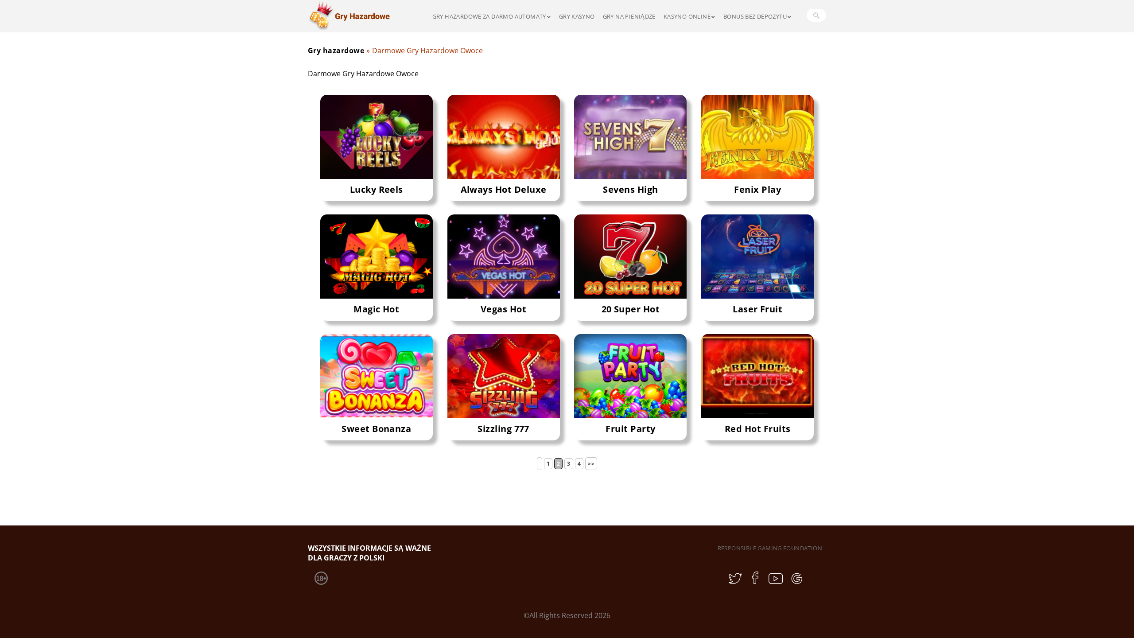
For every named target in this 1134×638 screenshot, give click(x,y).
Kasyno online (687, 16)
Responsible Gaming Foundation (770, 548)
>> (591, 463)
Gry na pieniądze (629, 16)
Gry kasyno (577, 16)
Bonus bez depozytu (755, 16)
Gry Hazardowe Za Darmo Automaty (489, 16)
